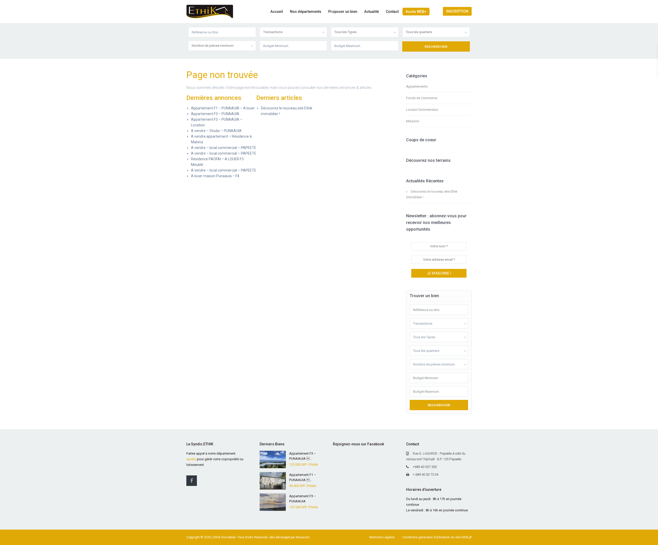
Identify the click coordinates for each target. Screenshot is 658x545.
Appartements (416, 86)
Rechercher (439, 405)
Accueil (276, 12)
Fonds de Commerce (421, 98)
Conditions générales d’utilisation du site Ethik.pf (437, 537)
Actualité (371, 12)
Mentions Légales (382, 537)
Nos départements (305, 12)
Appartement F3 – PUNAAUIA (215, 114)
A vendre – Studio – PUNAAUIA (216, 131)
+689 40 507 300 (425, 467)
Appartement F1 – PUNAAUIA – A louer (223, 108)
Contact (392, 12)
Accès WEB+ (416, 12)
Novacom (302, 537)
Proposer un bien (342, 12)
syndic (191, 459)
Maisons (412, 121)
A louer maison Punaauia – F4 (215, 176)
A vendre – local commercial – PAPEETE (223, 148)
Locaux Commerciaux (422, 109)
